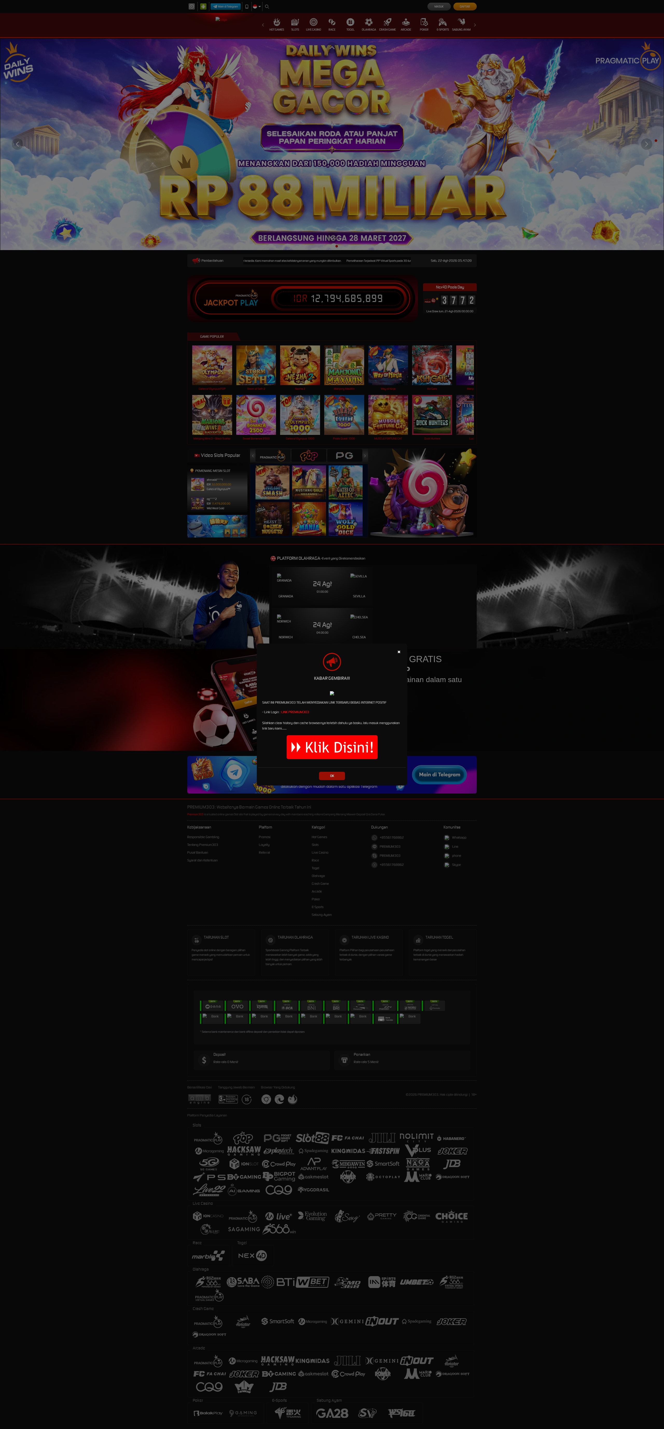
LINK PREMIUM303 (295, 712)
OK (332, 776)
